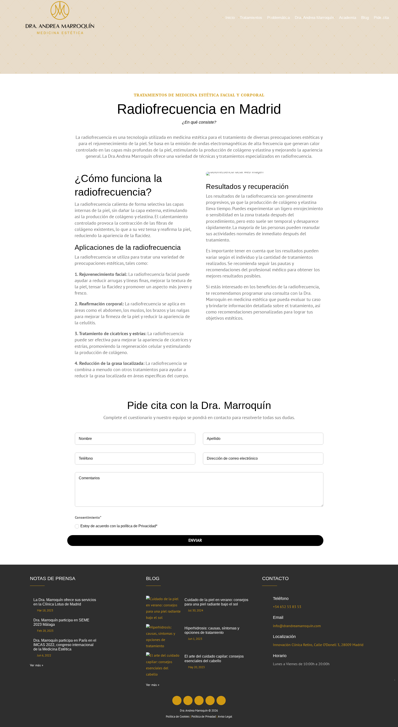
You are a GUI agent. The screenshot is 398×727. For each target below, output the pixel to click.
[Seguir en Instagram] (188, 700)
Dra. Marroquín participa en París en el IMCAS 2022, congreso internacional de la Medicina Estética (64, 644)
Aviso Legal (225, 716)
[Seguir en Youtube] (210, 700)
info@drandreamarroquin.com (297, 625)
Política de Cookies (177, 716)
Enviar (195, 540)
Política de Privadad (203, 716)
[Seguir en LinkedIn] (199, 700)
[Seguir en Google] (221, 700)
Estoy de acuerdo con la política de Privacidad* (119, 526)
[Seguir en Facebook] (176, 700)
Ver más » (36, 665)
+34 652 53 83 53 (287, 606)
